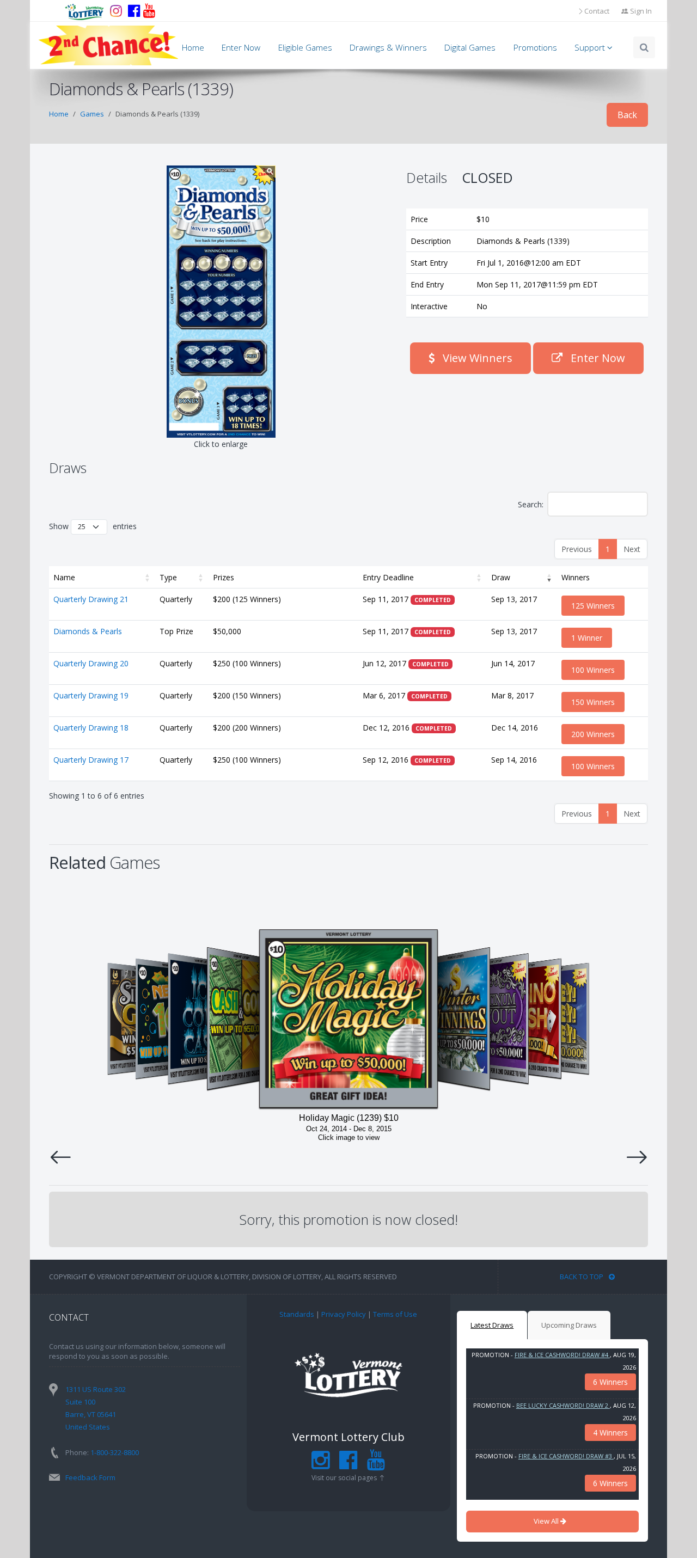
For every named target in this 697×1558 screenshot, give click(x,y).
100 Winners (593, 670)
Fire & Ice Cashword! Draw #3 (566, 1456)
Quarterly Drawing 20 (91, 663)
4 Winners (610, 1432)
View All (547, 1521)
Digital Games (470, 47)
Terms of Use (395, 1314)
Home (193, 47)
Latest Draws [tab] (491, 1325)
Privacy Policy (343, 1314)
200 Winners (593, 734)
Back (627, 115)
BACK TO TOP (581, 1276)
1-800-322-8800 (114, 1452)
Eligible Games (305, 47)
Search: (530, 504)
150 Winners (593, 702)
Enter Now (241, 47)
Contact (596, 11)
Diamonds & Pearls (87, 631)
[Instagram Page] (320, 1465)
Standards (296, 1314)
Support (590, 47)
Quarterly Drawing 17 (91, 760)
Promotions (535, 47)
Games (92, 114)
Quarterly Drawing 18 (91, 727)
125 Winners (593, 605)
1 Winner (586, 638)
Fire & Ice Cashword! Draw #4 (562, 1355)
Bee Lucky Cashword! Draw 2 (563, 1405)
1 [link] (608, 549)
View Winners (476, 358)
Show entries (93, 526)
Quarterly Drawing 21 (91, 599)
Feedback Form (90, 1477)
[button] (147, 577)
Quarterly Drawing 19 (91, 695)
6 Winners (610, 1382)
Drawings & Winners (388, 47)
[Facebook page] (134, 11)
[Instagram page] (116, 11)
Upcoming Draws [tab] (569, 1325)
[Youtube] (149, 11)
